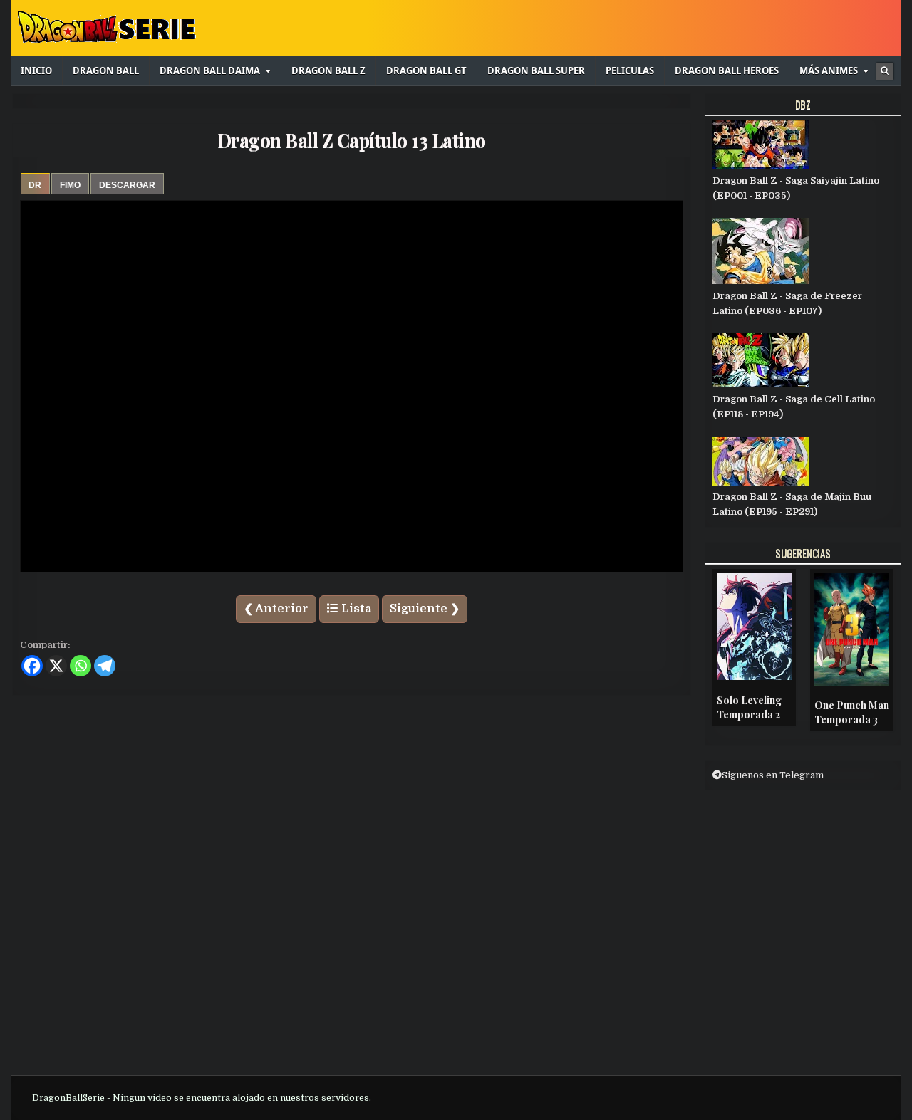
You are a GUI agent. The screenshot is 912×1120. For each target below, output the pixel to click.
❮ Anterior (276, 608)
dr (34, 185)
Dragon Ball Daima (210, 70)
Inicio (36, 70)
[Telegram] (104, 665)
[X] (56, 665)
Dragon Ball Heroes (727, 70)
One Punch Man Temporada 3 (851, 712)
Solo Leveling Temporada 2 (749, 707)
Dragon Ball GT (426, 70)
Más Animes (828, 70)
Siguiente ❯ (425, 608)
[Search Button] (884, 71)
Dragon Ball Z (328, 70)
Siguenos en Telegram (773, 775)
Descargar (127, 185)
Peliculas (630, 70)
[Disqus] (351, 884)
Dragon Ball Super (536, 70)
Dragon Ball (106, 70)
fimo (70, 185)
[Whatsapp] (80, 665)
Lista (354, 608)
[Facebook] (32, 665)
